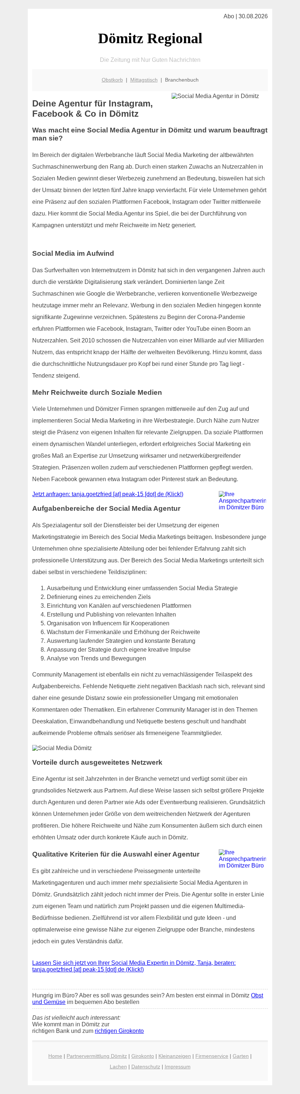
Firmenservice (211, 1056)
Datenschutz (145, 1066)
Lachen (118, 1066)
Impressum (178, 1066)
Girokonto (142, 1056)
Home (55, 1056)
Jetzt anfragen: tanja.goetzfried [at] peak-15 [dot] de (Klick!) (107, 494)
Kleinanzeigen (174, 1056)
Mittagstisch (144, 80)
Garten (241, 1056)
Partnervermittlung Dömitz (97, 1056)
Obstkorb (112, 80)
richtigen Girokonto (119, 1031)
